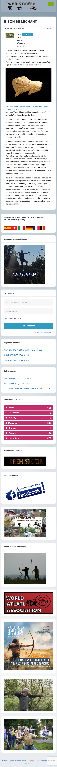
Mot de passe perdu (45, 332)
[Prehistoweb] (20, 10)
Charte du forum (20, 760)
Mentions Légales (8, 760)
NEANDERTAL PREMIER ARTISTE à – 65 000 (23, 350)
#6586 (49, 29)
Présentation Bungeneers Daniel (17, 384)
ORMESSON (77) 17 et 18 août (16, 355)
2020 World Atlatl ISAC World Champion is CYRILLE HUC (27, 389)
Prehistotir (43, 760)
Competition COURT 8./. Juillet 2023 (18, 378)
